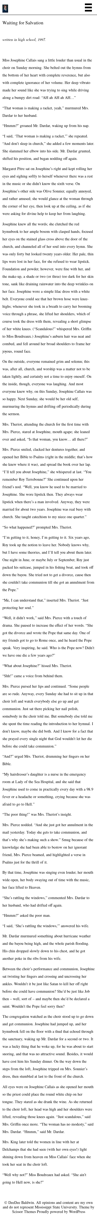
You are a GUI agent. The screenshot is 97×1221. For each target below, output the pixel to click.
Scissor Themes (24, 1211)
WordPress (77, 1211)
